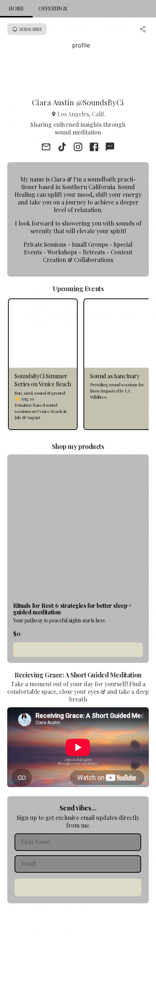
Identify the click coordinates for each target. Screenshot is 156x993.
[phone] (110, 147)
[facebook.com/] (94, 147)
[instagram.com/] (78, 147)
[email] (46, 147)
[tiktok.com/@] (62, 147)
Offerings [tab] (52, 8)
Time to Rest (78, 649)
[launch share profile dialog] (143, 29)
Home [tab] (16, 8)
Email (78, 886)
